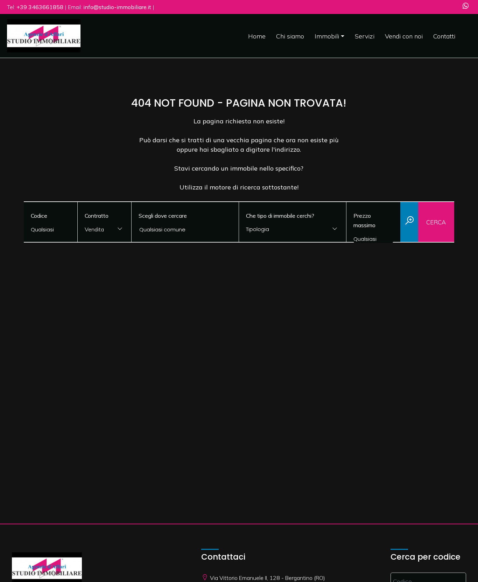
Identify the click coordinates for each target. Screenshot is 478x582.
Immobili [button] (327, 36)
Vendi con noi (404, 36)
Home (257, 36)
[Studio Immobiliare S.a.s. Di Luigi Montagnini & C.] (43, 35)
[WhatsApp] (466, 6)
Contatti (444, 36)
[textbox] (283, 229)
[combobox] (104, 230)
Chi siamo (290, 36)
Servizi (364, 36)
